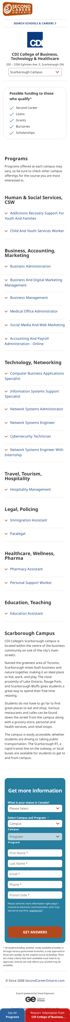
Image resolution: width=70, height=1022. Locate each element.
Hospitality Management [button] (30, 489)
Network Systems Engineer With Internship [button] (34, 452)
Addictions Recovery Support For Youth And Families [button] (34, 216)
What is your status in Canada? (28, 802)
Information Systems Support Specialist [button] (32, 394)
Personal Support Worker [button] (30, 582)
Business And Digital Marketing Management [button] (33, 282)
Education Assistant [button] (26, 613)
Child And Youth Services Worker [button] (36, 231)
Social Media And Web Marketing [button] (37, 324)
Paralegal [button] (17, 533)
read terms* (36, 910)
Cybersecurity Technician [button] (30, 436)
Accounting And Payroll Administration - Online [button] (27, 341)
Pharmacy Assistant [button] (26, 569)
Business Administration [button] (30, 266)
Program (14, 842)
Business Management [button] (28, 297)
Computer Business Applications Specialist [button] (34, 376)
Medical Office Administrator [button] (33, 311)
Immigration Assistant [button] (28, 520)
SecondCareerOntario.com (45, 980)
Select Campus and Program (28, 818)
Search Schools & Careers (34, 23)
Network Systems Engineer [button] (32, 422)
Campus (13, 829)
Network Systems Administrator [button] (36, 409)
